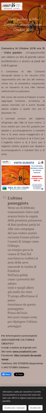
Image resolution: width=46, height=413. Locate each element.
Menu (42, 6)
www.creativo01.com (25, 351)
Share (7, 374)
